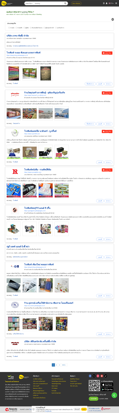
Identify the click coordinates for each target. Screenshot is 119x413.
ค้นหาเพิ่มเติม (76, 3)
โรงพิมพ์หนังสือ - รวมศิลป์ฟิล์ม (37, 169)
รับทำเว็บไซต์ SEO (56, 393)
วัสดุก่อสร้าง (16, 123)
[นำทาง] (108, 83)
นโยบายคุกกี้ (36, 386)
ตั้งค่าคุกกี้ (77, 409)
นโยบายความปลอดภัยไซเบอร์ (40, 383)
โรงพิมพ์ (15, 83)
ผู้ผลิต (27, 28)
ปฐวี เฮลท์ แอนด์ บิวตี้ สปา (18, 246)
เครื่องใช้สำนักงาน (18, 334)
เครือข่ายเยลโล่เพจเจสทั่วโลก (40, 393)
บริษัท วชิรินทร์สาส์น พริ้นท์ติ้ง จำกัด (40, 341)
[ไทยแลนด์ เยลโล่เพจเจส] (94, 375)
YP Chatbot (54, 388)
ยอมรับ (84, 409)
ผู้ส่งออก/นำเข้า (49, 28)
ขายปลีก (19, 28)
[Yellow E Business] (90, 375)
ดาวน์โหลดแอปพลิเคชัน (107, 381)
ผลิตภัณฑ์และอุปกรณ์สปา (20, 257)
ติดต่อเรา (72, 376)
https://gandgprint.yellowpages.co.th (34, 211)
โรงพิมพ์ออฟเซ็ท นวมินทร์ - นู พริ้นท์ (40, 130)
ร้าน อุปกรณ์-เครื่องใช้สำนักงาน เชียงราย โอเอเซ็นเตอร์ (48, 302)
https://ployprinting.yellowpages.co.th (35, 267)
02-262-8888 (94, 398)
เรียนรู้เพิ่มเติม (48, 411)
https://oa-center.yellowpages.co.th (34, 306)
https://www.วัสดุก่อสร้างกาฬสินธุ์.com (35, 95)
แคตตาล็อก (108, 53)
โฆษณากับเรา (73, 381)
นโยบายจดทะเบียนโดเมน (39, 397)
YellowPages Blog (56, 383)
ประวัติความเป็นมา (37, 379)
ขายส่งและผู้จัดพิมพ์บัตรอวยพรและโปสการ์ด (25, 46)
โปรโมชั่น (54, 390)
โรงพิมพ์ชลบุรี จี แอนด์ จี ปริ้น (37, 207)
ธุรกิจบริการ (60, 28)
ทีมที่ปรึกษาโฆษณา (75, 379)
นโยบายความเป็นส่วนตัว (39, 381)
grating (25, 12)
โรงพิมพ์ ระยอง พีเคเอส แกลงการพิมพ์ (23, 52)
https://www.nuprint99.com (32, 134)
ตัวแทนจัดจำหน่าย (37, 28)
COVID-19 (35, 395)
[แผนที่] (100, 83)
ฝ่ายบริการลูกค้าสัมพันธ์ (76, 383)
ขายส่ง (12, 28)
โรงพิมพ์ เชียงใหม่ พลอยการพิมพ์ (39, 264)
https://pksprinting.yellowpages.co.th (17, 55)
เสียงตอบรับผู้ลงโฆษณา (38, 390)
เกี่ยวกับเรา (36, 376)
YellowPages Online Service (59, 381)
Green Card (55, 386)
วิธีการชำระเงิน (74, 386)
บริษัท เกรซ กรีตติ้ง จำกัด (18, 35)
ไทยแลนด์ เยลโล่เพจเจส (12, 381)
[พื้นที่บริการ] (90, 83)
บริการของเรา (56, 376)
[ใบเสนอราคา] (103, 3)
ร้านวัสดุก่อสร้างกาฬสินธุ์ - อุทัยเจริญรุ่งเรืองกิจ (44, 92)
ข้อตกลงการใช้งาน (37, 388)
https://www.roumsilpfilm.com (32, 172)
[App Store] (107, 385)
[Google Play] (107, 389)
